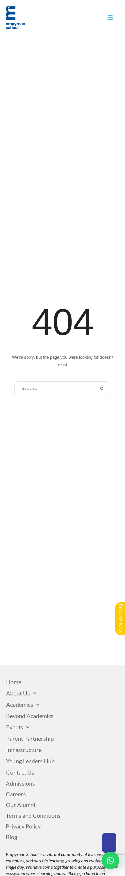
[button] (109, 843)
